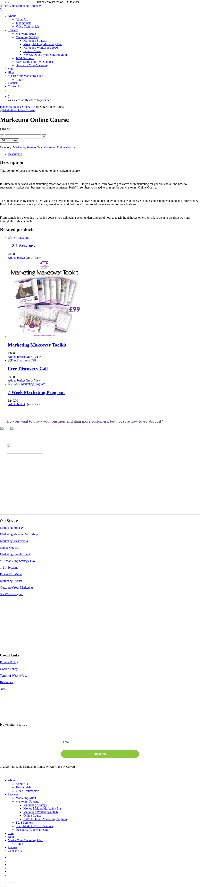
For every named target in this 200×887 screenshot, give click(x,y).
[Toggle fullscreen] (5, 882)
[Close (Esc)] (13, 882)
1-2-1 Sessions (9, 567)
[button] (16, 257)
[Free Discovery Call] (22, 360)
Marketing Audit (26, 798)
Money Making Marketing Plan (42, 808)
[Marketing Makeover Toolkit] (44, 336)
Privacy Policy (9, 662)
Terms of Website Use (13, 675)
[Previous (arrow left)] (1, 886)
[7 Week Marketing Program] (26, 384)
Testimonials (23, 787)
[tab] (104, 154)
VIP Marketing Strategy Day (17, 561)
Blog (11, 836)
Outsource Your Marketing (16, 587)
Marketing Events (11, 581)
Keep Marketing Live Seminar (34, 826)
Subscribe (100, 754)
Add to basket (9, 140)
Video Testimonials (27, 791)
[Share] (9, 882)
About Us (22, 784)
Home (4, 106)
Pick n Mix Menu (11, 574)
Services (13, 794)
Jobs (2, 688)
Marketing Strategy (20, 106)
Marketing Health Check (15, 554)
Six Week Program (11, 594)
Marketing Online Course (59, 147)
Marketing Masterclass (14, 541)
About (12, 780)
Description (15, 154)
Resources (6, 682)
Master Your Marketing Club (25, 840)
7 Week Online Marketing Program (45, 819)
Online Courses (9, 547)
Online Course (32, 815)
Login (19, 843)
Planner (12, 847)
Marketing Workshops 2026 (40, 812)
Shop (11, 833)
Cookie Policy (9, 669)
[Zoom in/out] (1, 882)
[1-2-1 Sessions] (18, 237)
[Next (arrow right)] (5, 886)
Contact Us (15, 850)
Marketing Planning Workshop (19, 534)
